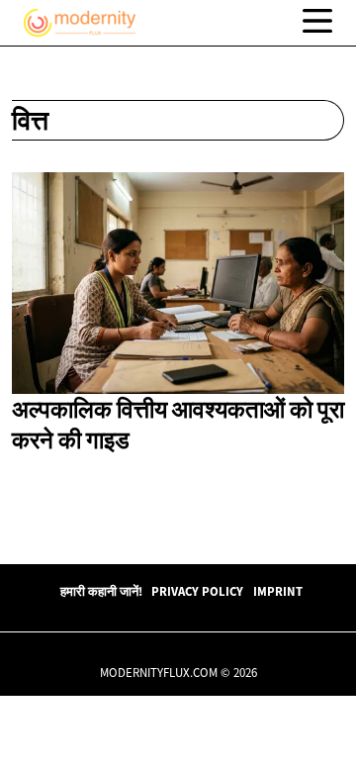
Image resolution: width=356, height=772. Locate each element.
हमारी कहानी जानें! (101, 591)
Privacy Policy (197, 591)
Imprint (278, 591)
